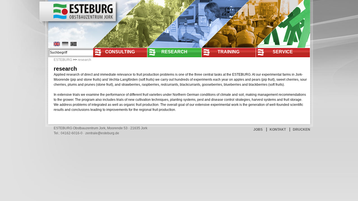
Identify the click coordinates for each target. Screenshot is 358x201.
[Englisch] (57, 44)
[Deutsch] (65, 44)
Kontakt (278, 129)
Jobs (258, 129)
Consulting (120, 51)
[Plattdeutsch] (73, 44)
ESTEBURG (63, 60)
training (228, 51)
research (174, 51)
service (283, 51)
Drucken (301, 129)
